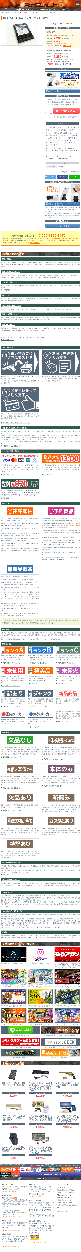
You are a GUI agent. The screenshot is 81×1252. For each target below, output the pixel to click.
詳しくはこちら (35, 243)
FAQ (31, 1165)
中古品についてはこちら (11, 663)
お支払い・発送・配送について (13, 451)
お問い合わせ (76, 1165)
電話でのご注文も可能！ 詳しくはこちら (17, 422)
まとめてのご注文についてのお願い (15, 428)
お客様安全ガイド (13, 1165)
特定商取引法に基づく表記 (39, 1242)
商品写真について (8, 324)
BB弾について (7, 932)
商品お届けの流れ (49, 1165)
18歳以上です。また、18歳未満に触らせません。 (63, 99)
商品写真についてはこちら (12, 757)
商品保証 (58, 1165)
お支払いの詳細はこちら (11, 1191)
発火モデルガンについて (11, 879)
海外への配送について (10, 314)
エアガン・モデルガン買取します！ (50, 1174)
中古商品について (8, 629)
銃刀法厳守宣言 (22, 1165)
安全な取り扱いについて (11, 282)
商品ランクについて (9, 644)
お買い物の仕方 (7, 347)
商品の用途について (9, 259)
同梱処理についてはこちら (12, 446)
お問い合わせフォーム (37, 1196)
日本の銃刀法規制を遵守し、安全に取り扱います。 (64, 102)
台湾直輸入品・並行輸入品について (15, 911)
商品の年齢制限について (11, 271)
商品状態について (8, 732)
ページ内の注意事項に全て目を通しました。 (62, 105)
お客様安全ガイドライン (11, 290)
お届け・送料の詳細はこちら (12, 1216)
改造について (7, 295)
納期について (7, 503)
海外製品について (8, 892)
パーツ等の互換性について (11, 305)
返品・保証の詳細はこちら (12, 1246)
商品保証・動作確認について (12, 862)
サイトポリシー (8, 339)
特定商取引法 (40, 1165)
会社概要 (67, 1165)
